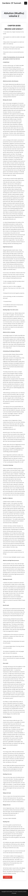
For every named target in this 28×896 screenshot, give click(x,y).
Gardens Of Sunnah (11, 3)
